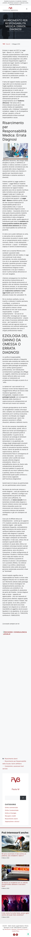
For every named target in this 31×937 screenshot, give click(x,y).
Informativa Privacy (22, 929)
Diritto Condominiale (11, 810)
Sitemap (13, 929)
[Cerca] (23, 798)
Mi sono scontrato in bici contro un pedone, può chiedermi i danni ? (14, 855)
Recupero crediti (10, 816)
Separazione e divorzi (12, 821)
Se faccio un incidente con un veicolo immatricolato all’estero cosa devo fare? (15, 884)
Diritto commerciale (11, 807)
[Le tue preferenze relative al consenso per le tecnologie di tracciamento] (28, 934)
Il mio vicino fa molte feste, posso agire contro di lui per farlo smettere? (15, 914)
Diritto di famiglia (10, 813)
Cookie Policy (15, 931)
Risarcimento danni (11, 758)
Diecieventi (7, 929)
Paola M (8, 44)
